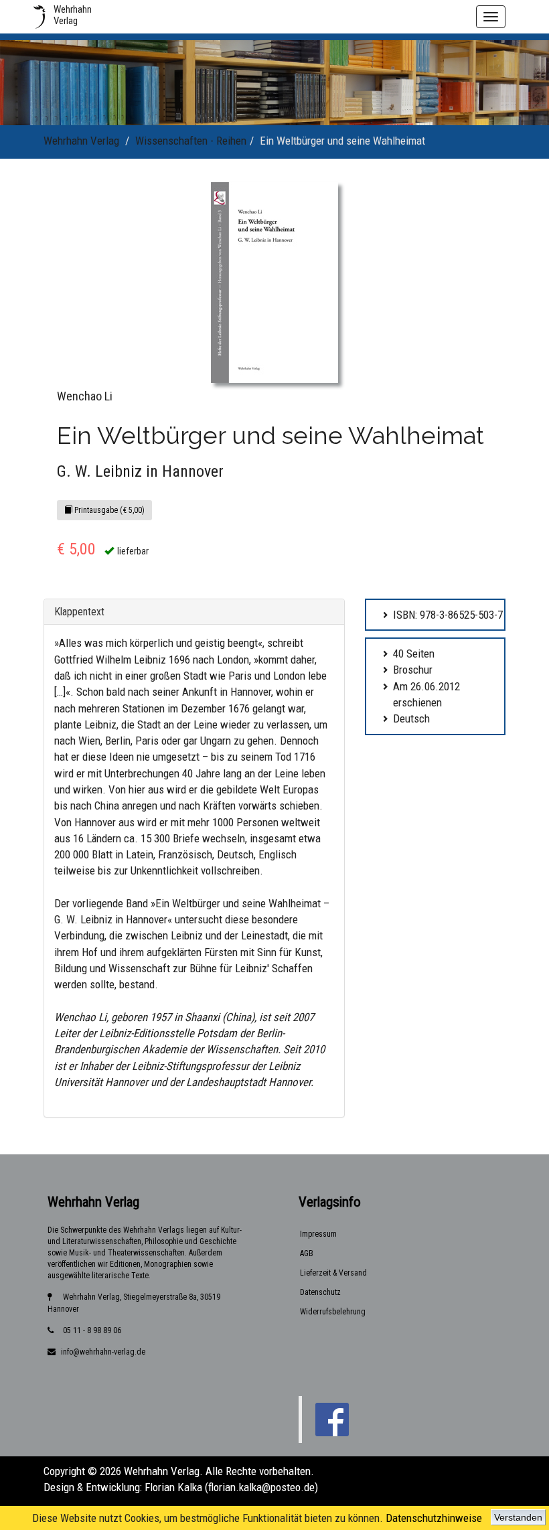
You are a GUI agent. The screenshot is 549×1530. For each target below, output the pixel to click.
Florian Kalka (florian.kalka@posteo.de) (231, 1487)
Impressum (318, 1234)
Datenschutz (320, 1292)
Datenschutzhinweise (434, 1518)
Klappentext (79, 611)
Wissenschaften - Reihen (190, 140)
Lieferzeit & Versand (333, 1273)
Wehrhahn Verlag (81, 140)
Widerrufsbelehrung (333, 1311)
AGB (306, 1253)
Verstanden (518, 1517)
